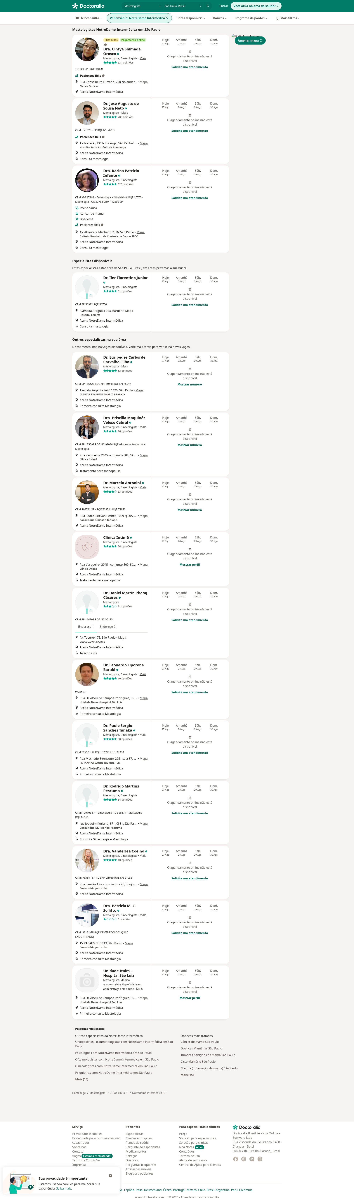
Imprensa (79, 1165)
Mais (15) (81, 1079)
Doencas (132, 1160)
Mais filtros (288, 18)
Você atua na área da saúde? (255, 6)
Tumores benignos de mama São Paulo (208, 1055)
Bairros (218, 18)
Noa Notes (191, 1147)
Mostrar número (190, 384)
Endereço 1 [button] (86, 627)
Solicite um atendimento (189, 67)
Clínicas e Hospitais (139, 1138)
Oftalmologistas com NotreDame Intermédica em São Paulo (117, 1059)
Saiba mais (63, 1188)
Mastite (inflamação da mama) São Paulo (209, 1068)
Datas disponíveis (189, 18)
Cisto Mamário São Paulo (198, 1062)
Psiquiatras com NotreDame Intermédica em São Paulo (113, 1073)
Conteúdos (187, 1151)
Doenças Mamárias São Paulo (201, 1048)
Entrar (223, 6)
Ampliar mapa (248, 40)
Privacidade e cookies (87, 1134)
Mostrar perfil (190, 565)
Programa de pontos (250, 18)
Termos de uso (189, 1156)
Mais (143, 58)
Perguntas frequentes (141, 1165)
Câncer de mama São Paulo (200, 1042)
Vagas (91, 1156)
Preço (183, 1134)
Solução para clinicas (193, 1143)
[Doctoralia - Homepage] (95, 5)
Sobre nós (79, 1147)
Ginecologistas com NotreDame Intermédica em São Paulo (116, 1066)
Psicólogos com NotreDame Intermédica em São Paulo (113, 1053)
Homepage (79, 1093)
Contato (78, 1151)
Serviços (131, 1156)
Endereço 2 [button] (107, 627)
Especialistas (134, 1134)
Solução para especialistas (197, 1138)
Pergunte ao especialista (143, 1147)
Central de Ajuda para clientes (200, 1165)
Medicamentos (136, 1151)
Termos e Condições (86, 1160)
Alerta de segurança (193, 1160)
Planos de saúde (137, 1143)
